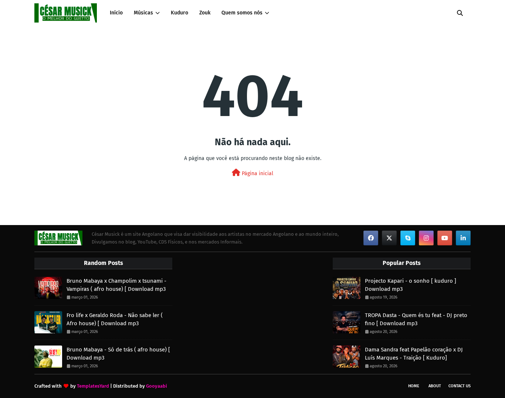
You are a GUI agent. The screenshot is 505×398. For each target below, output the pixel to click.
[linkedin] (463, 238)
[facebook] (370, 238)
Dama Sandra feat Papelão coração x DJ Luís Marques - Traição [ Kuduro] (414, 353)
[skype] (407, 238)
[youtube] (444, 238)
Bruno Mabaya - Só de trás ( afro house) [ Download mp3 (118, 353)
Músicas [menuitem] (143, 13)
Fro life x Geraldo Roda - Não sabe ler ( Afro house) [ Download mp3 (115, 319)
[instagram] (426, 238)
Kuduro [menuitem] (179, 13)
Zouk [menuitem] (204, 13)
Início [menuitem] (116, 13)
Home (413, 386)
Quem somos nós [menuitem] (241, 13)
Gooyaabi (156, 386)
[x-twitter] (389, 238)
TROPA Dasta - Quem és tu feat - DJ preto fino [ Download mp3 (416, 319)
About (434, 386)
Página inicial (256, 173)
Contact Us (459, 386)
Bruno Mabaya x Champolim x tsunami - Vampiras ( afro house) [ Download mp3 (116, 285)
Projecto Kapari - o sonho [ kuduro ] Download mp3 (410, 285)
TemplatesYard (93, 386)
